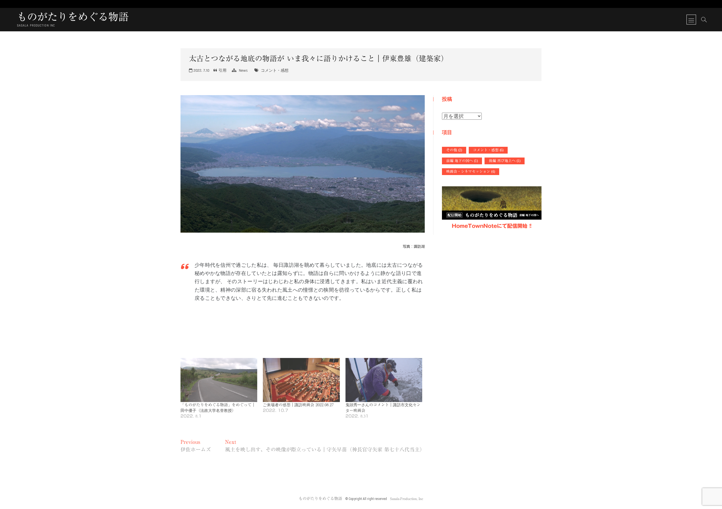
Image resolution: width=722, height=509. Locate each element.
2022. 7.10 (200, 70)
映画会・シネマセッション (470, 171)
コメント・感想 (275, 70)
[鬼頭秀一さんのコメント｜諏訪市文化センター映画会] (383, 380)
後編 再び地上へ (504, 161)
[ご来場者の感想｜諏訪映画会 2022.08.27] (301, 380)
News (243, 70)
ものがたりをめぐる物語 (73, 17)
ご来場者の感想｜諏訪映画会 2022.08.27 (298, 405)
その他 (454, 150)
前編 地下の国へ (462, 161)
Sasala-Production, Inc (406, 498)
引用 (222, 70)
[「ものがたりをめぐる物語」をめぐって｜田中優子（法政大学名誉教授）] (218, 380)
